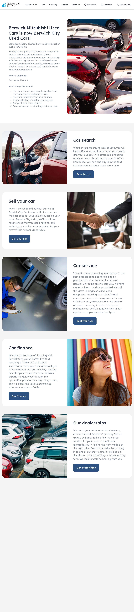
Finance (65, 5)
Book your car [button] (85, 320)
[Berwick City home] (10, 4)
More (75, 5)
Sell (43, 5)
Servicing (53, 5)
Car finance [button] (19, 396)
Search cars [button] (84, 174)
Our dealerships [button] (86, 467)
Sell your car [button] (19, 238)
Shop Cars (30, 5)
